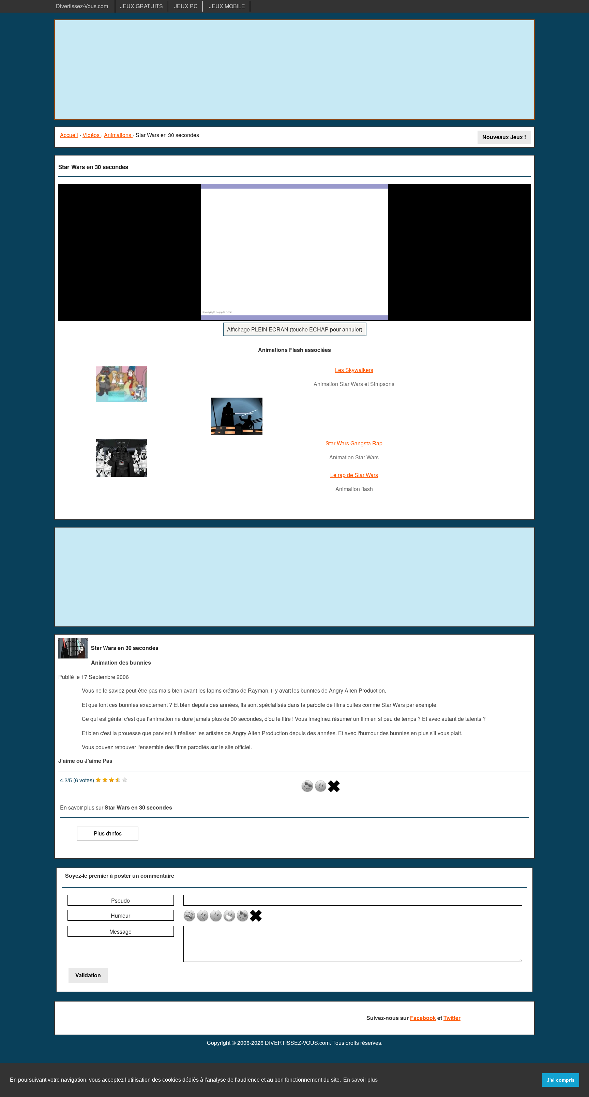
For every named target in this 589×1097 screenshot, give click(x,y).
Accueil (69, 135)
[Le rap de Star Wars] (121, 474)
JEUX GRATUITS (141, 6)
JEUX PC (186, 6)
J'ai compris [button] (561, 1080)
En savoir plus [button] (360, 1080)
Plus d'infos (108, 833)
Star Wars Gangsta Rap (354, 443)
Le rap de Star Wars (354, 475)
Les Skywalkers (354, 370)
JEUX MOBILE (227, 6)
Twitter (451, 1018)
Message (120, 931)
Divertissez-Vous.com (82, 6)
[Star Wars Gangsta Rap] (236, 433)
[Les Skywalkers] (121, 399)
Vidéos (91, 135)
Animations (118, 135)
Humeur (120, 915)
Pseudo (120, 900)
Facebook (423, 1018)
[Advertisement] (294, 69)
